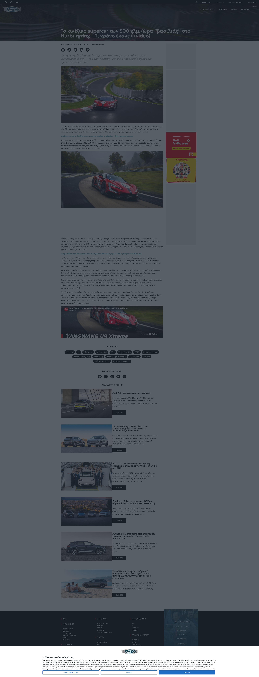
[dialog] (129, 661)
